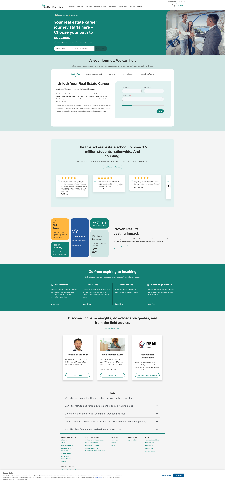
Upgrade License (122, 6)
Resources (132, 6)
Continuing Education (100, 6)
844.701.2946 (115, 440)
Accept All (178, 475)
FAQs (113, 445)
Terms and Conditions (152, 440)
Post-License (88, 6)
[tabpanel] (112, 101)
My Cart (173, 5)
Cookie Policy (149, 448)
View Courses (100, 49)
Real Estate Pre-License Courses (94, 440)
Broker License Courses (92, 443)
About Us (64, 440)
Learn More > (55, 304)
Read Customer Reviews (113, 167)
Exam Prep (80, 6)
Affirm (63, 443)
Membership (112, 6)
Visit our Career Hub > (112, 328)
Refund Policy (149, 445)
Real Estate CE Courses (92, 445)
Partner (139, 6)
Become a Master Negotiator (147, 375)
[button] (168, 186)
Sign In (180, 5)
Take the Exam (112, 375)
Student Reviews (66, 453)
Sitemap (63, 461)
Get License (71, 6)
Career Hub (64, 451)
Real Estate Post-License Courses (95, 451)
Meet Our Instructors (67, 445)
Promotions (65, 456)
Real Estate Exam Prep (92, 448)
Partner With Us (66, 448)
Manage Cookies (150, 451)
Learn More (121, 247)
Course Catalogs (66, 459)
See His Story (77, 375)
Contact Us (182, 1)
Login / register (132, 440)
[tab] (75, 74)
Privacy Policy (149, 443)
